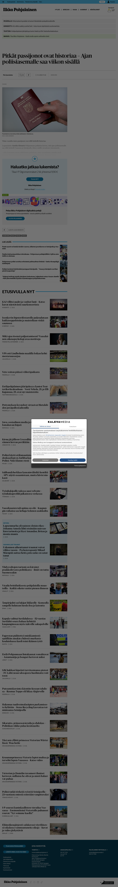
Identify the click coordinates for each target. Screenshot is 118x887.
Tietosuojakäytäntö (80, 465)
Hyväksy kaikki (72, 460)
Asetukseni (72, 426)
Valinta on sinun (45, 426)
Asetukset (45, 460)
